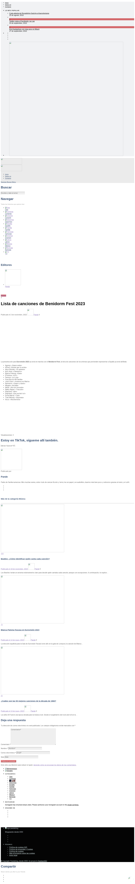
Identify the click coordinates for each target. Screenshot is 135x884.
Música (3, 296)
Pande (36, 315)
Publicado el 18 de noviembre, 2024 (14, 569)
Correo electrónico (8, 753)
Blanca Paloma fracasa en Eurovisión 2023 (20, 630)
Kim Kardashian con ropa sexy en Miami (24, 29)
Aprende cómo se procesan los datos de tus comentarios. (54, 765)
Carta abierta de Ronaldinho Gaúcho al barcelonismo (29, 13)
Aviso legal (13, 855)
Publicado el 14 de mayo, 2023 (12, 640)
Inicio (7, 3)
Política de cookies (16, 851)
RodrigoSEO (42, 861)
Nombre (4, 748)
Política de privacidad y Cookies (21, 849)
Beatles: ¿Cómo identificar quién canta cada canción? (25, 559)
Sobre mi (8, 5)
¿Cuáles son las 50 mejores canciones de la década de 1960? (28, 701)
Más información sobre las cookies (22, 853)
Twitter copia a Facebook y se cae (22, 21)
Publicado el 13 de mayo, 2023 (12, 711)
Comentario (6, 744)
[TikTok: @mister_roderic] (131, 879)
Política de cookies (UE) (18, 847)
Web (2, 757)
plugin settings (73, 805)
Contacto (8, 7)
